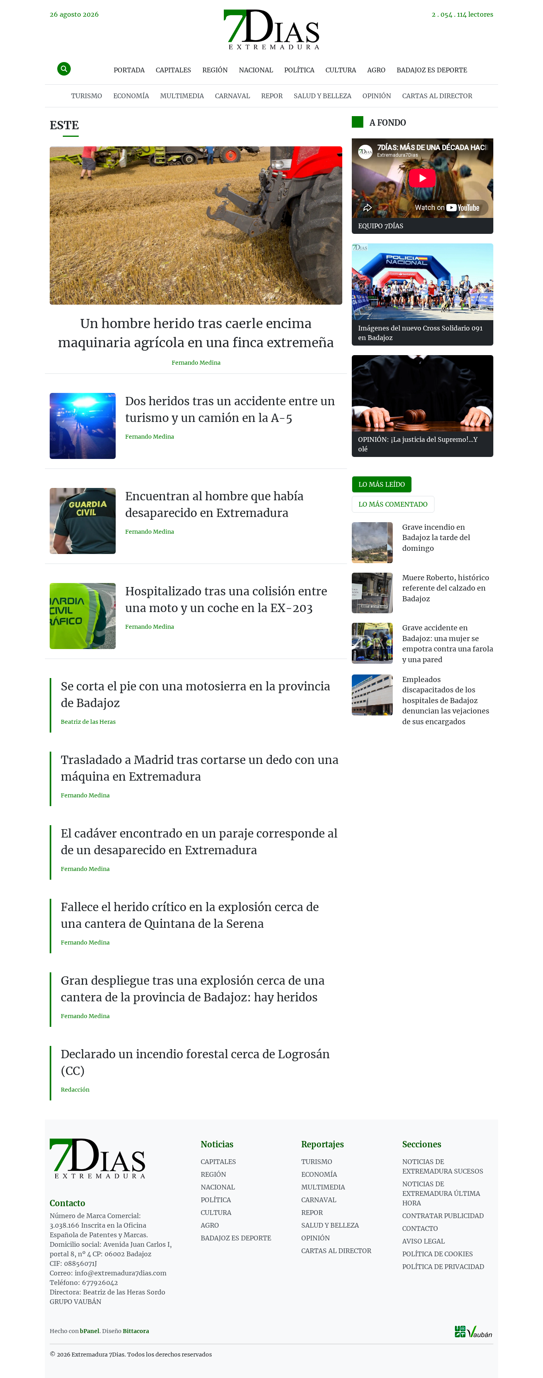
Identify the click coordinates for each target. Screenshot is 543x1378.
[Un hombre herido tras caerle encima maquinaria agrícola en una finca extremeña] (196, 225)
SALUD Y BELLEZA (322, 96)
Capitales (173, 70)
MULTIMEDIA (182, 96)
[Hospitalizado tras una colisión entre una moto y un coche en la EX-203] (83, 616)
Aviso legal (423, 1241)
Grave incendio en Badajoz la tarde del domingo (436, 538)
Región (215, 70)
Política (299, 70)
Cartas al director (437, 96)
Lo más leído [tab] (382, 484)
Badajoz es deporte (432, 70)
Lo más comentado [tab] (393, 504)
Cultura (341, 70)
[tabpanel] (422, 629)
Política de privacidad (443, 1267)
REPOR (272, 96)
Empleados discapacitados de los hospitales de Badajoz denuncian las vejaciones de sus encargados (445, 700)
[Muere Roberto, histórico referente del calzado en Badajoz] (372, 593)
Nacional (256, 70)
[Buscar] (64, 69)
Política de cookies (437, 1254)
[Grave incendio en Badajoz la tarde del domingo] (372, 542)
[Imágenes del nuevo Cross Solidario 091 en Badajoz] (422, 281)
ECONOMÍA (131, 96)
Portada (129, 70)
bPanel (89, 1331)
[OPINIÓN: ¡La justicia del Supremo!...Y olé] (422, 393)
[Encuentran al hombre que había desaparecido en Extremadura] (83, 521)
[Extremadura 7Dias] (271, 29)
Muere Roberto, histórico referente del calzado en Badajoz (445, 588)
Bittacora (136, 1331)
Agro (376, 70)
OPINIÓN (377, 96)
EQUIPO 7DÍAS (380, 226)
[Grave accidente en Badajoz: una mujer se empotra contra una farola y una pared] (372, 643)
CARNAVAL (232, 96)
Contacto (420, 1228)
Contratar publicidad (443, 1216)
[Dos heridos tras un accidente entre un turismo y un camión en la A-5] (83, 426)
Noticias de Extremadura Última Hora (441, 1193)
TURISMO (86, 96)
